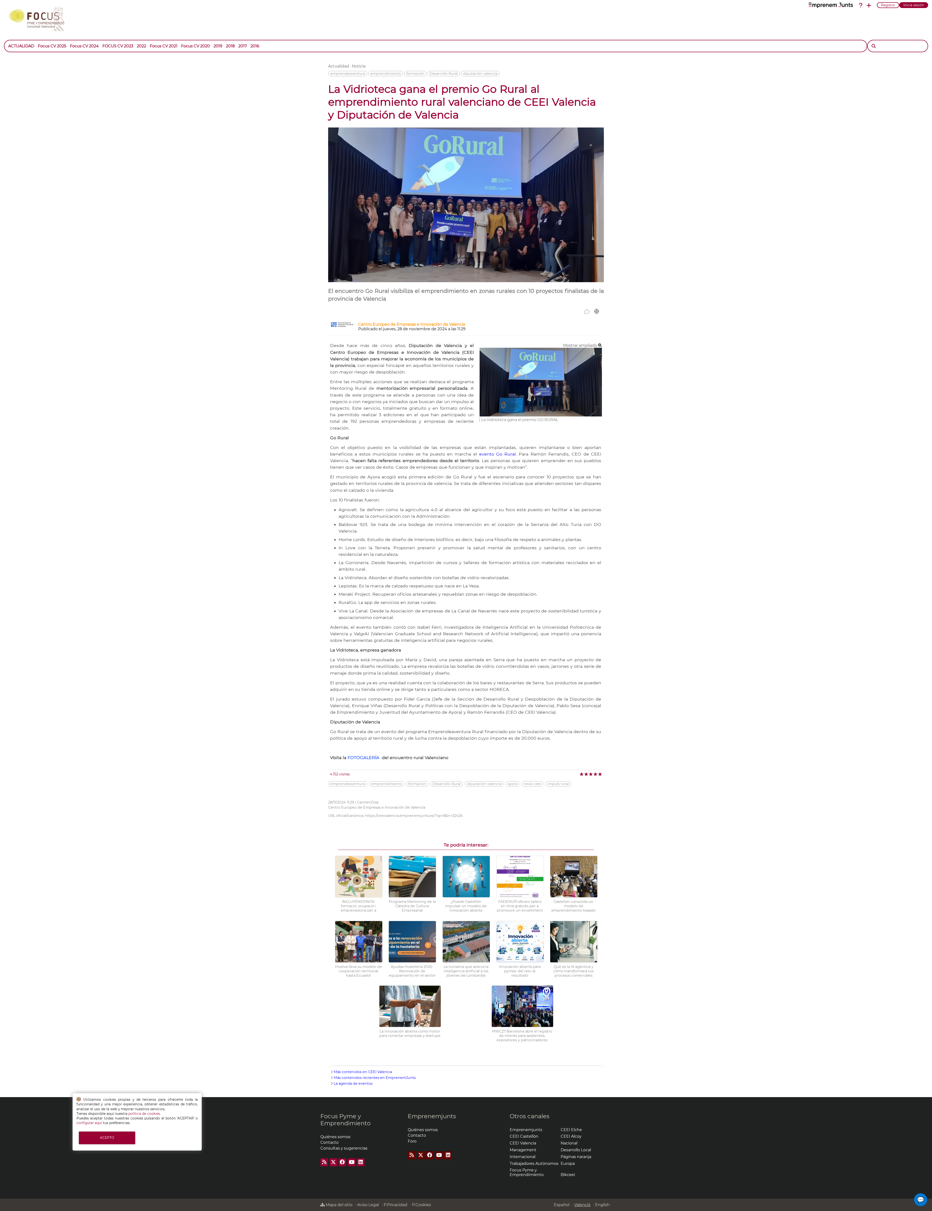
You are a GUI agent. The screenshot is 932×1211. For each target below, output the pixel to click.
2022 (141, 46)
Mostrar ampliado (580, 345)
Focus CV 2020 (195, 46)
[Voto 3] (591, 774)
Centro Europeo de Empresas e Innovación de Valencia (411, 324)
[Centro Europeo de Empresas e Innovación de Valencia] (342, 325)
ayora (512, 784)
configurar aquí (89, 1123)
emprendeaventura (347, 73)
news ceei (532, 784)
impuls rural (558, 784)
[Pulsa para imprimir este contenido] (596, 311)
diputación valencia (480, 73)
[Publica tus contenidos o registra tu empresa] (869, 5)
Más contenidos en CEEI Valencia (363, 1072)
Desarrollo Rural (444, 73)
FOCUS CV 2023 (117, 46)
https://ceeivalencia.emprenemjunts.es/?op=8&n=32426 (414, 815)
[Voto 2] (586, 774)
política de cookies (144, 1114)
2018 (230, 46)
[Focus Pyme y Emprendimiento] (39, 18)
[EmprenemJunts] (831, 5)
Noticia (359, 66)
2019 (218, 46)
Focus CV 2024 (84, 46)
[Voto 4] (595, 774)
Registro (888, 5)
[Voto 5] (600, 774)
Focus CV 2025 (52, 46)
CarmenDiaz (368, 802)
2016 (254, 46)
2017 (242, 46)
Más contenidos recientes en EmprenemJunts (375, 1078)
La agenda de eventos (353, 1083)
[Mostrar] (263, 43)
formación (415, 73)
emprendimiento (385, 73)
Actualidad (338, 66)
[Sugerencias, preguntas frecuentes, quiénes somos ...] (861, 5)
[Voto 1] (582, 774)
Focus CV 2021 (163, 46)
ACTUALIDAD (21, 46)
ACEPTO (107, 1138)
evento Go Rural (497, 454)
